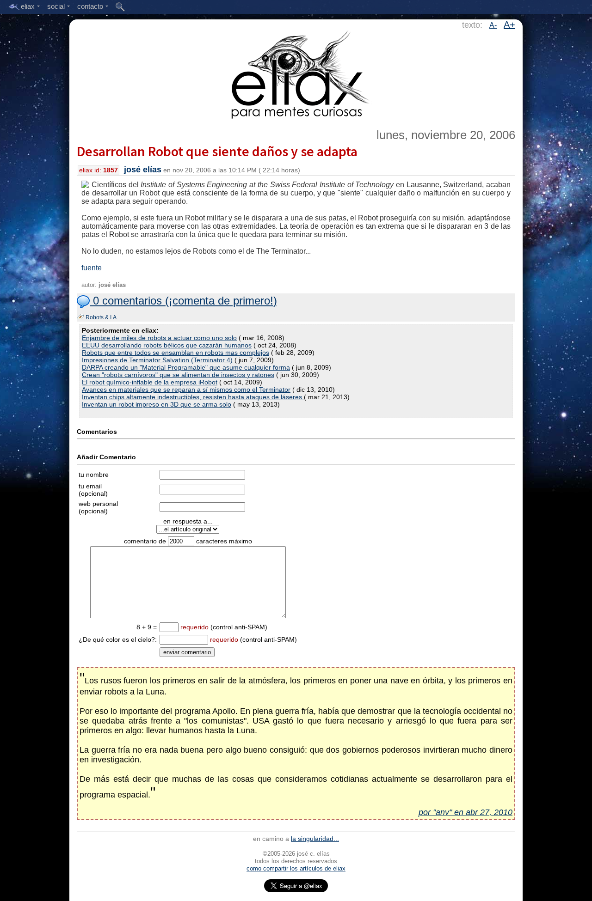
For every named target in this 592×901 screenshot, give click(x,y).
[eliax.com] (296, 73)
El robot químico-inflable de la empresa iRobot (149, 382)
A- (493, 25)
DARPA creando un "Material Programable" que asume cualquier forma (186, 367)
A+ (509, 24)
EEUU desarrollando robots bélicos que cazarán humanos (167, 345)
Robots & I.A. (102, 317)
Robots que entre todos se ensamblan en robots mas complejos (175, 352)
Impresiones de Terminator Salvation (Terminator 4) (157, 360)
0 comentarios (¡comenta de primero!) (183, 300)
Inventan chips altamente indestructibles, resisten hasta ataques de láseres (193, 397)
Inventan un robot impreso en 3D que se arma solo (156, 404)
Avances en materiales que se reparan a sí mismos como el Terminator (186, 389)
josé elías (142, 169)
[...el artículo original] (187, 529)
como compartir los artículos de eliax (296, 868)
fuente (91, 268)
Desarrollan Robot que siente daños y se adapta (217, 151)
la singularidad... (315, 838)
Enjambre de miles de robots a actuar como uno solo (159, 337)
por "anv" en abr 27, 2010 (465, 812)
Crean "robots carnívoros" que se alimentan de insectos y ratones (178, 374)
